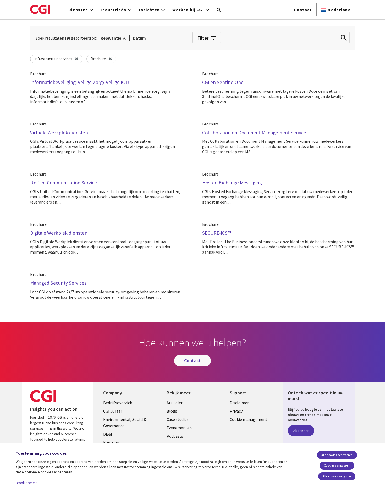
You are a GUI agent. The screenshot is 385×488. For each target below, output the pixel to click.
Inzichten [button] (149, 9)
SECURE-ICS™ (216, 233)
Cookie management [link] (248, 419)
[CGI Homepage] (40, 9)
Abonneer (301, 430)
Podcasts (175, 436)
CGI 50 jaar (112, 411)
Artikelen (175, 402)
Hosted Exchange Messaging (232, 182)
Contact (303, 9)
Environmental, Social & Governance (124, 422)
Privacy (236, 411)
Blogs (172, 411)
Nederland (339, 9)
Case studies (178, 419)
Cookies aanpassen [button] (337, 465)
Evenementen (179, 427)
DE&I (107, 434)
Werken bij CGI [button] (188, 9)
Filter (202, 38)
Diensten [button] (78, 9)
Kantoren (111, 442)
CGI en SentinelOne (223, 82)
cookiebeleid (27, 482)
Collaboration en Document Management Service (254, 132)
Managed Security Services (58, 283)
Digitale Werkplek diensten (58, 233)
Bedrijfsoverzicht (118, 402)
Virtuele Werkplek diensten (59, 132)
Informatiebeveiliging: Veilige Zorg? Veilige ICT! (79, 82)
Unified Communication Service (63, 182)
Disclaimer (239, 402)
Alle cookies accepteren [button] (337, 455)
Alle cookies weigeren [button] (337, 476)
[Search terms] (219, 10)
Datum (139, 38)
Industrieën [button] (113, 9)
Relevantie (111, 38)
